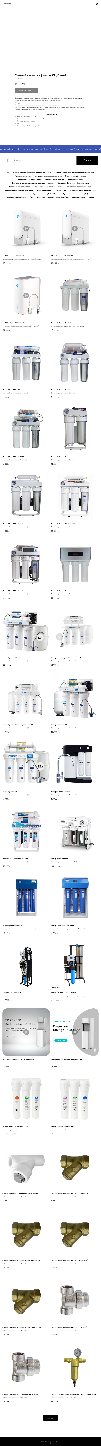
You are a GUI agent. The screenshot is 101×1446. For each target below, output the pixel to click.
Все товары (8, 3)
